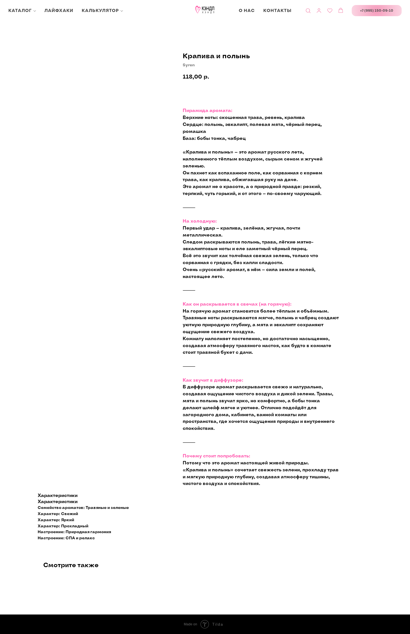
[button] (308, 10)
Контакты (277, 10)
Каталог (20, 10)
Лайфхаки (58, 10)
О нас (247, 10)
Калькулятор (100, 10)
